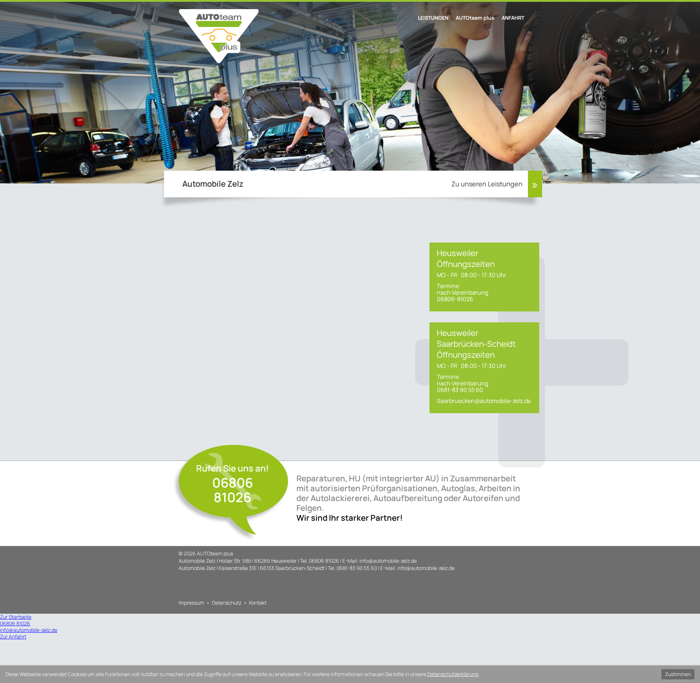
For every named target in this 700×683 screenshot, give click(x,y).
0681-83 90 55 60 (357, 567)
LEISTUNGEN (433, 17)
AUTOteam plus (475, 17)
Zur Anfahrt (13, 636)
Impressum (191, 602)
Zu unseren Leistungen (486, 183)
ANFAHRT (513, 17)
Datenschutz (226, 602)
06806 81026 (232, 490)
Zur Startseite (15, 616)
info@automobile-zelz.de (388, 560)
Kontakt (258, 602)
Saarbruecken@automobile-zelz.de (484, 401)
